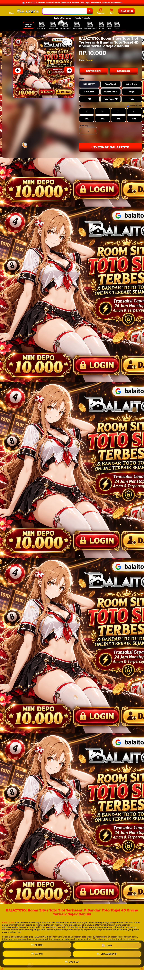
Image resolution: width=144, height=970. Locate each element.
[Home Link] (28, 11)
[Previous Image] (18, 70)
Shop (11, 13)
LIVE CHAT (74, 962)
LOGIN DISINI (123, 71)
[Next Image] (69, 70)
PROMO (39, 945)
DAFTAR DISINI (93, 71)
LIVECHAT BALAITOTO (110, 147)
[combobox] (64, 11)
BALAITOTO (8, 922)
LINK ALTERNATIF (109, 954)
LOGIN (109, 945)
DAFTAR (39, 954)
